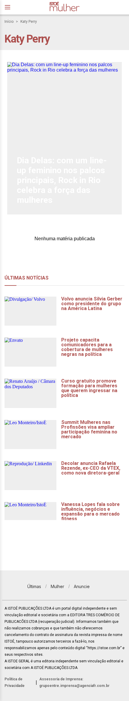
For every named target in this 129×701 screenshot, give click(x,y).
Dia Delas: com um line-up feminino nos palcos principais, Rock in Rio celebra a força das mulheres (62, 180)
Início (9, 21)
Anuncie (82, 586)
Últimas (34, 586)
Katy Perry (28, 21)
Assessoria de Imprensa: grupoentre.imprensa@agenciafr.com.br (74, 682)
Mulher (57, 586)
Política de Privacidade (14, 682)
